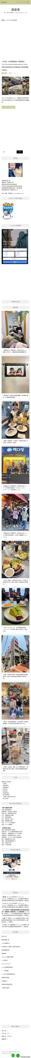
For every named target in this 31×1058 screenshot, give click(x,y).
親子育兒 (5, 789)
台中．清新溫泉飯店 (6, 817)
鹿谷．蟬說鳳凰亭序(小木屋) (8, 839)
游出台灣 (5, 791)
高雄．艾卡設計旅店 (6, 844)
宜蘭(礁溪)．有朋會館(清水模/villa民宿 (11, 835)
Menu (4, 2)
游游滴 (15, 9)
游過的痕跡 (6, 787)
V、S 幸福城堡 (5, 970)
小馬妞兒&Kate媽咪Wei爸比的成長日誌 (11, 946)
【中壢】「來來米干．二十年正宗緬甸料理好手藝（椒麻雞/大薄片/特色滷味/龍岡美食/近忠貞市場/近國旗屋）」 (15, 913)
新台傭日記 (4, 981)
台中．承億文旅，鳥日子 (7, 819)
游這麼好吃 (6, 785)
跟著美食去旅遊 (5, 977)
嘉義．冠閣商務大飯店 (7, 820)
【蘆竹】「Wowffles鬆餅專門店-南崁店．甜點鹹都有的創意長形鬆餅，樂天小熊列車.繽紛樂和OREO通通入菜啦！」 (15, 920)
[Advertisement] (15, 43)
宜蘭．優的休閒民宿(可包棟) (8, 830)
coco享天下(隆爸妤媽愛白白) (8, 974)
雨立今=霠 (4, 936)
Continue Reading (8, 107)
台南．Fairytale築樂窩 (7, 824)
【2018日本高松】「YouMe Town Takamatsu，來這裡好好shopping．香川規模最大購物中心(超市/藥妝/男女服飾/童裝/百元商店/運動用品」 (15, 898)
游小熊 (10, 73)
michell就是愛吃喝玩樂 (7, 967)
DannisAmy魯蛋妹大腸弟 (7, 957)
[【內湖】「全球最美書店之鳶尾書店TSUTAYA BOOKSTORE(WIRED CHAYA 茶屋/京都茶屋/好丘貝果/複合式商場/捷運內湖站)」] (15, 85)
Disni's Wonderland (6, 963)
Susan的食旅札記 (6, 943)
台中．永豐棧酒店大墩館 (7, 815)
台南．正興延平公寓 (6, 843)
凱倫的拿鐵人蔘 (5, 939)
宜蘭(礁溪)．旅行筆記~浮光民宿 (9, 811)
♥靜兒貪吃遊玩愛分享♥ (7, 984)
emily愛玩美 (4, 960)
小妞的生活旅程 (5, 987)
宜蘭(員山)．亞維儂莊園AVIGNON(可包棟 (11, 833)
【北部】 (4, 73)
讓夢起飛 (4, 953)
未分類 (4, 783)
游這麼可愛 (6, 793)
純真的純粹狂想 (5, 950)
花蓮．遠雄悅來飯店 (6, 809)
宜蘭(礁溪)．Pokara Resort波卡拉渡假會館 (11, 837)
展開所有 (4, 781)
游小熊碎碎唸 (6, 794)
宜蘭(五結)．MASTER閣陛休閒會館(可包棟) (12, 831)
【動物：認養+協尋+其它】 (9, 796)
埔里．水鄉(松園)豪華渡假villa (9, 841)
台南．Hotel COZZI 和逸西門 (8, 822)
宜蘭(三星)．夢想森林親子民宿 (9, 813)
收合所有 (9, 781)
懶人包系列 (6, 798)
